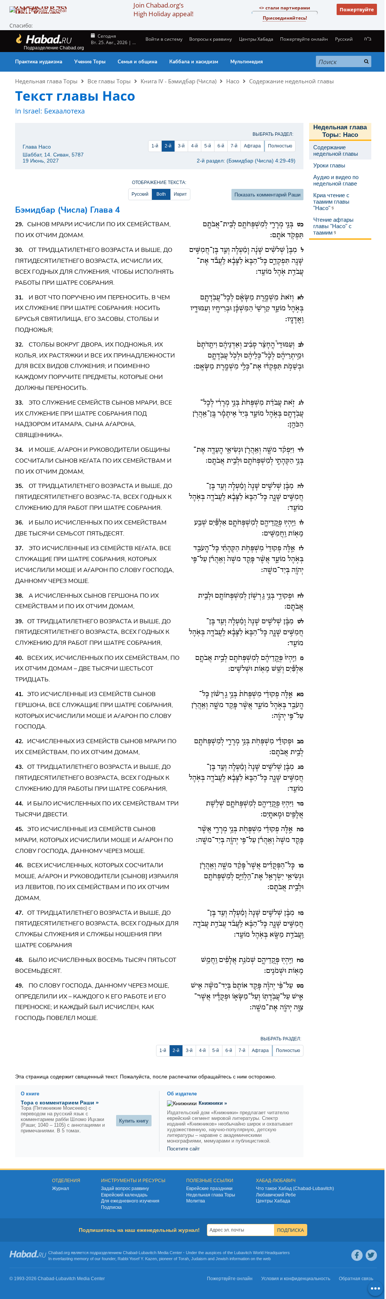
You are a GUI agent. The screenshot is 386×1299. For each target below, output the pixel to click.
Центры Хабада (273, 1201)
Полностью (280, 146)
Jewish (222, 1258)
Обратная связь (356, 1278)
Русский (140, 194)
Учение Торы (90, 61)
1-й (155, 146)
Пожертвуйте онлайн (304, 39)
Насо (232, 81)
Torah (183, 1258)
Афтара (252, 146)
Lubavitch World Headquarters (262, 1252)
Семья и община (137, 61)
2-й (168, 146)
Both (161, 194)
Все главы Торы (109, 81)
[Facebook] (357, 1255)
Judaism (199, 1258)
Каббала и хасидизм (193, 61)
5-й (207, 146)
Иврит (180, 194)
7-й (234, 146)
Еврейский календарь (124, 1195)
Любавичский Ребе (276, 1195)
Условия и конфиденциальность (295, 1278)
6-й (221, 146)
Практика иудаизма (38, 61)
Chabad (130, 1252)
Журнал (60, 1188)
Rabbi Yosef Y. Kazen (137, 1258)
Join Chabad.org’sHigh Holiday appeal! (163, 9)
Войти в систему (163, 39)
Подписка (111, 1207)
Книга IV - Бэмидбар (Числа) (178, 81)
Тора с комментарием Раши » (60, 1103)
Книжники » (213, 1103)
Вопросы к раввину (210, 39)
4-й (194, 146)
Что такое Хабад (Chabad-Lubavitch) (295, 1188)
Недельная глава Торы (46, 81)
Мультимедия (246, 61)
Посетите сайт (183, 1149)
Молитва (195, 1201)
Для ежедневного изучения (130, 1201)
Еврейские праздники (209, 1188)
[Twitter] (371, 1255)
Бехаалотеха (64, 110)
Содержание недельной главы (291, 81)
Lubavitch (147, 1252)
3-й (181, 146)
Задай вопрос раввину (125, 1188)
